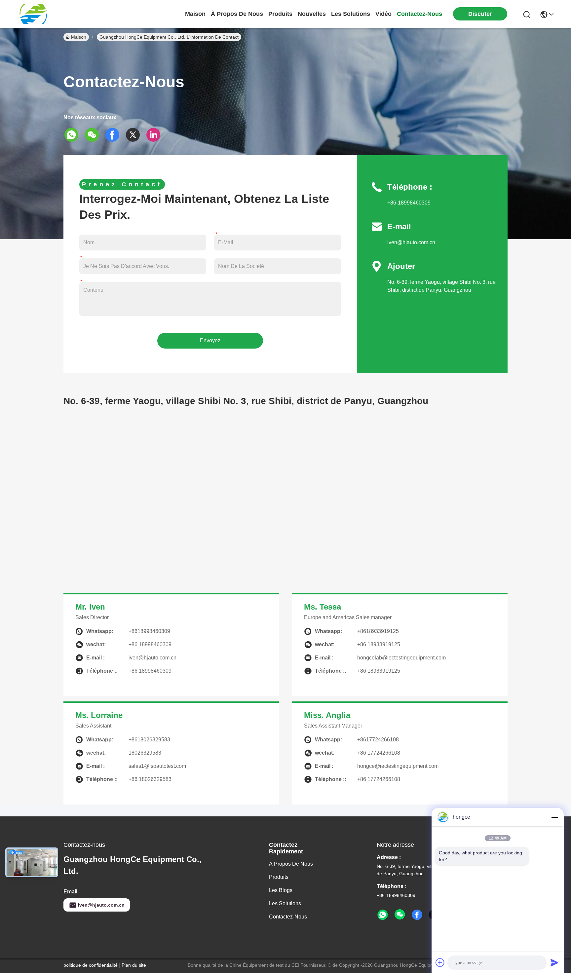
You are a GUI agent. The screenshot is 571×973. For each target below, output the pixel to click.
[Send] (554, 962)
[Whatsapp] (73, 135)
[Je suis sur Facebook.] (114, 135)
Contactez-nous (288, 916)
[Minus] (554, 817)
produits (280, 14)
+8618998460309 (149, 631)
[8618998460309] (383, 915)
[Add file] (440, 962)
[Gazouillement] (135, 135)
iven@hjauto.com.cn (411, 242)
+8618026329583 (149, 739)
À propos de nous (237, 14)
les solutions (350, 14)
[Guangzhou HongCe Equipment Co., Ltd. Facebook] (417, 915)
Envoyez (210, 340)
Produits (278, 877)
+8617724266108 (378, 739)
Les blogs (280, 890)
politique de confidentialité (90, 965)
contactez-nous (419, 14)
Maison (195, 14)
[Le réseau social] (155, 135)
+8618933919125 (378, 631)
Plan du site (134, 965)
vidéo (383, 14)
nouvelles (312, 14)
